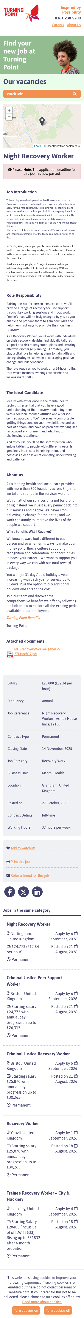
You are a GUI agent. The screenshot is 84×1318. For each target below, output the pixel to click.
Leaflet (38, 146)
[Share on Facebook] (9, 891)
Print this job (20, 862)
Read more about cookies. (42, 1302)
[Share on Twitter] (23, 891)
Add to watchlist (23, 848)
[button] (42, 121)
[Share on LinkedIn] (37, 891)
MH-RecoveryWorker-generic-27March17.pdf (37, 651)
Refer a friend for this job (30, 875)
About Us (74, 25)
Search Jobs (15, 94)
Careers (58, 25)
